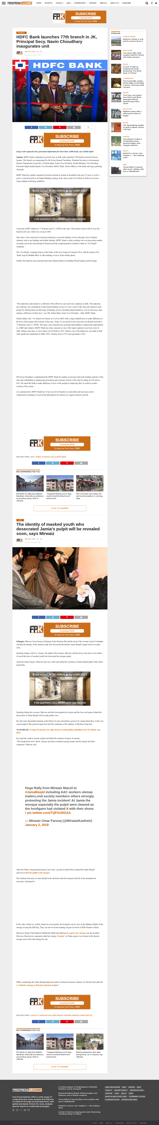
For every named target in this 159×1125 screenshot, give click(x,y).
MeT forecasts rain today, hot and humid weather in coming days (89, 496)
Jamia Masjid (57, 1015)
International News (129, 1099)
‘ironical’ (61, 936)
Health (123, 1093)
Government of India (137, 1096)
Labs (68, 3)
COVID (117, 1093)
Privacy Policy (131, 1123)
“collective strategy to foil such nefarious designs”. (38, 985)
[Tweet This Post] (45, 126)
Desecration (45, 1015)
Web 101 (103, 3)
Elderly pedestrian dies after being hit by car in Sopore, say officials (89, 1054)
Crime (131, 1093)
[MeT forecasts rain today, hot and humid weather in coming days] (89, 490)
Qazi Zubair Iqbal (58, 457)
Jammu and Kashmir (112, 1087)
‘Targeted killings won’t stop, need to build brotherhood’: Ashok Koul (59, 496)
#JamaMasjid (35, 792)
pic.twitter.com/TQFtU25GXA (49, 812)
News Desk (32, 51)
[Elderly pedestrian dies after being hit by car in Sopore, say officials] (89, 1049)
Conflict (34, 1015)
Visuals (59, 3)
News (39, 3)
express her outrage (77, 932)
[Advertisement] (59, 282)
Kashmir (46, 457)
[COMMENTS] (88, 126)
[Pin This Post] (60, 126)
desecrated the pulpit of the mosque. (35, 872)
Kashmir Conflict (121, 1090)
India (139, 1087)
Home (95, 1123)
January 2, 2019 (37, 825)
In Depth (48, 3)
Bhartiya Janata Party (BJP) (116, 1096)
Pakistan (108, 1093)
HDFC (32, 457)
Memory (93, 3)
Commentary (79, 3)
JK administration (112, 1099)
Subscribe (126, 3)
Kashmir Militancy (137, 1090)
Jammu (38, 457)
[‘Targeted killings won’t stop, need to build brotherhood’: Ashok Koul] (60, 490)
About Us (114, 3)
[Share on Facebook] (31, 126)
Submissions (119, 1123)
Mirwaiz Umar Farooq (82, 1015)
